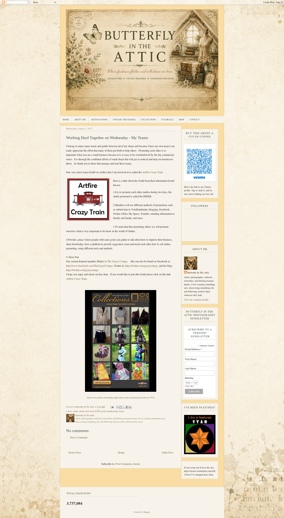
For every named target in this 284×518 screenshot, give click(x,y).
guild (103, 411)
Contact (194, 119)
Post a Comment (78, 437)
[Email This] (117, 407)
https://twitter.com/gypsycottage (141, 265)
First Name (190, 359)
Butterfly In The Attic (198, 272)
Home (66, 119)
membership (112, 411)
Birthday (189, 378)
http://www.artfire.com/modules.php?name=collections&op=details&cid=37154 (120, 397)
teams (121, 411)
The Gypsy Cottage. (117, 261)
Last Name (190, 368)
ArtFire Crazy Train (152, 172)
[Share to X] (124, 407)
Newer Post (75, 452)
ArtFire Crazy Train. (76, 278)
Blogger (147, 512)
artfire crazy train (86, 411)
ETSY (97, 411)
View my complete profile (196, 299)
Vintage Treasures (124, 119)
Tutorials (167, 119)
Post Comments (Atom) (128, 463)
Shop (181, 119)
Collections (148, 119)
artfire (75, 411)
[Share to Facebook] (127, 407)
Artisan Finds (99, 119)
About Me (80, 119)
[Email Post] (112, 406)
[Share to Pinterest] (130, 407)
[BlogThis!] (120, 407)
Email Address (193, 349)
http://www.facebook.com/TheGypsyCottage (89, 265)
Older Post (167, 452)
